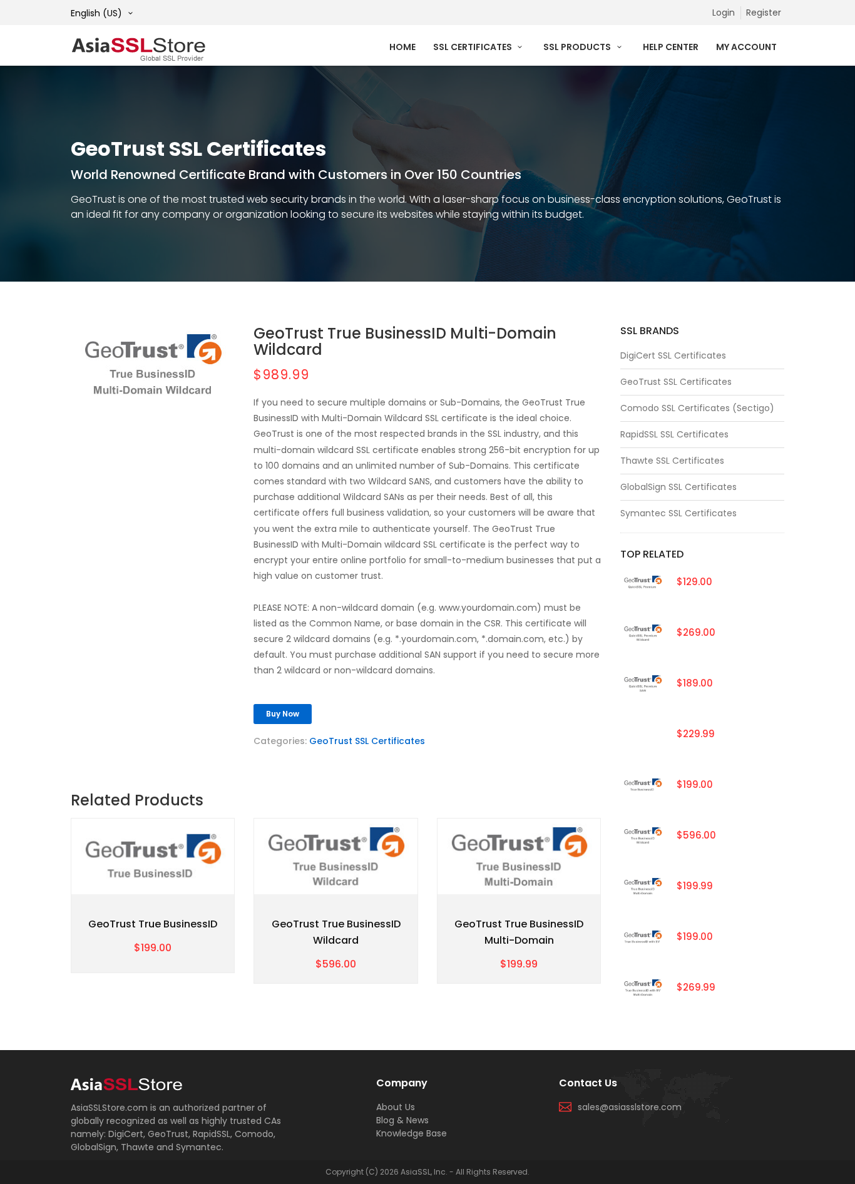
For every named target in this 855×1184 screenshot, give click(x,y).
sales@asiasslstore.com (630, 1107)
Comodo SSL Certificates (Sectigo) (697, 408)
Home (402, 47)
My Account (746, 47)
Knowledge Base (411, 1133)
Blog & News (402, 1120)
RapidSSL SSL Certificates (674, 434)
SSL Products (578, 47)
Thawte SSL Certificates (672, 460)
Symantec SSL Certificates (678, 513)
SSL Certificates (473, 47)
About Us (395, 1107)
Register (763, 12)
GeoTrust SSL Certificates (367, 741)
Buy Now (282, 713)
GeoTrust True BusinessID (152, 924)
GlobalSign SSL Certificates (678, 487)
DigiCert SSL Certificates (673, 355)
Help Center (671, 47)
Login (723, 12)
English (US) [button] (98, 13)
